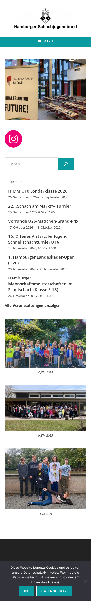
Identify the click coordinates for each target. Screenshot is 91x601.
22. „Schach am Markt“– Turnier (39, 206)
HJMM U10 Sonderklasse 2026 (37, 191)
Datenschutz (54, 591)
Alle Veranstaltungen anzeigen (33, 305)
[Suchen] (66, 163)
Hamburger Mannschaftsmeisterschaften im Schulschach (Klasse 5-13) (40, 283)
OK (26, 591)
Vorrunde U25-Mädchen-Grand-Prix (43, 221)
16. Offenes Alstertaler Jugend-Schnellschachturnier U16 (38, 239)
